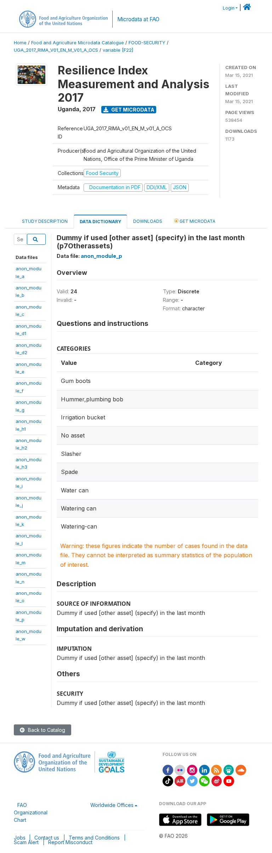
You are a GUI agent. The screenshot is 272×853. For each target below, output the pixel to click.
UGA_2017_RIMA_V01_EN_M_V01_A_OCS (56, 50)
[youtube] (228, 781)
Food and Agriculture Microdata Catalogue (77, 42)
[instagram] (192, 770)
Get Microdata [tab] (196, 221)
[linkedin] (204, 770)
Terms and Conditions (94, 838)
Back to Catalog (46, 730)
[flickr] (180, 770)
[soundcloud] (241, 770)
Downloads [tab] (147, 221)
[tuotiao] (180, 781)
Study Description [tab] (45, 221)
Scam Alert (26, 842)
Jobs (20, 838)
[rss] (216, 770)
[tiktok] (168, 781)
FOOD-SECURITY (147, 42)
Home (20, 42)
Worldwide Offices (112, 805)
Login (228, 8)
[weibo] (216, 781)
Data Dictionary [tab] (100, 221)
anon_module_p (101, 256)
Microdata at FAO (138, 19)
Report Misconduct (70, 842)
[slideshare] (228, 770)
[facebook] (168, 770)
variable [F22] (118, 50)
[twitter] (192, 781)
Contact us (46, 838)
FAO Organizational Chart (30, 812)
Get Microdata (132, 110)
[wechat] (204, 781)
